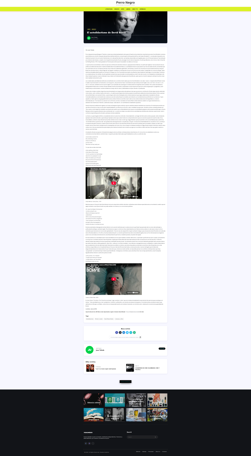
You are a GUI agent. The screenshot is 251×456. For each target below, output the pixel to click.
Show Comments (125, 381)
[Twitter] (93, 443)
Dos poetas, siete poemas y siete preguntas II (93, 417)
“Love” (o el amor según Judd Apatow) (105, 368)
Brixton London (99, 318)
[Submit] (155, 437)
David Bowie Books (108, 318)
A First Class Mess (115, 403)
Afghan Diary (157, 403)
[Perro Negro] (88, 432)
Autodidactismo (90, 318)
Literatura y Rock (119, 318)
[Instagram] (89, 443)
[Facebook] (85, 443)
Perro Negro (125, 2)
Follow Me (162, 348)
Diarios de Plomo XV (136, 417)
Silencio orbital (93, 403)
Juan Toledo (94, 37)
